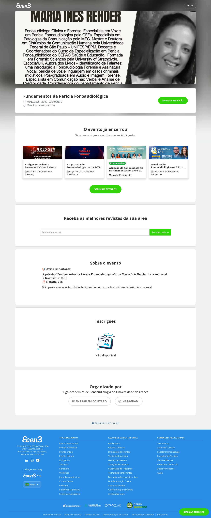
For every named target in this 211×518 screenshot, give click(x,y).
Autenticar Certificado (167, 464)
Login (190, 5)
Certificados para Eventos (120, 489)
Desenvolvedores (165, 468)
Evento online (66, 452)
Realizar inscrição (172, 100)
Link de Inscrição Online (119, 481)
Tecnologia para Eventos (120, 472)
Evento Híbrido (66, 456)
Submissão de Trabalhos (120, 468)
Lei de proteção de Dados (115, 514)
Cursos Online (66, 481)
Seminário (64, 468)
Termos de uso (92, 514)
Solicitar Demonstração (168, 452)
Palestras (63, 485)
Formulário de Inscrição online (123, 477)
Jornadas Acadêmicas (69, 477)
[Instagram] (32, 461)
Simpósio (63, 464)
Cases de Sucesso (166, 447)
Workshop (64, 472)
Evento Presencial (68, 447)
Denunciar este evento (107, 423)
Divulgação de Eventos (119, 452)
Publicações (114, 443)
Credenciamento (116, 494)
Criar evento (163, 443)
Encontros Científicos (69, 489)
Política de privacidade (143, 514)
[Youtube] (38, 461)
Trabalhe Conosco (52, 514)
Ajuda (160, 472)
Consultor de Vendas (167, 456)
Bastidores (162, 514)
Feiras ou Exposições (69, 494)
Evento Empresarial (68, 443)
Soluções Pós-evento (118, 464)
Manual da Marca (72, 514)
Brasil (32, 484)
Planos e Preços (165, 460)
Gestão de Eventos (117, 460)
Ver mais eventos (105, 189)
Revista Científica (116, 447)
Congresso (64, 460)
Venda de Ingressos (118, 456)
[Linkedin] (27, 461)
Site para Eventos (116, 485)
